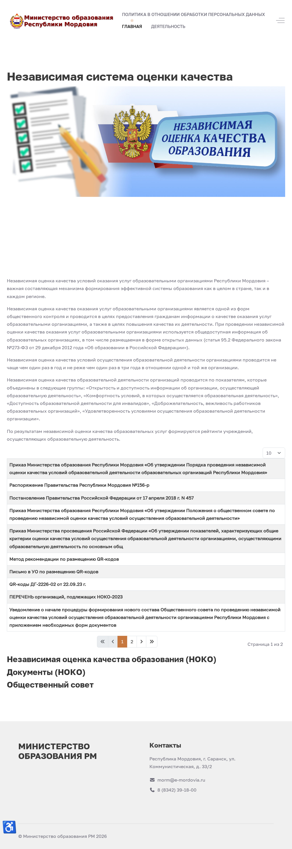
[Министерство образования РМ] (62, 20)
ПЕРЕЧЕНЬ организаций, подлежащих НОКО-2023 (66, 597)
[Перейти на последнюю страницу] (151, 642)
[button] (132, 27)
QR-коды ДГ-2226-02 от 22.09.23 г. (47, 584)
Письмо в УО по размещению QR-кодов (53, 571)
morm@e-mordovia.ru (181, 780)
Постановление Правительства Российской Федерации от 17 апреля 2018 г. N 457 (101, 498)
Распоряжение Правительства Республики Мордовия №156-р (79, 485)
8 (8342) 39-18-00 (176, 790)
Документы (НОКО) (46, 672)
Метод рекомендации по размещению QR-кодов (64, 559)
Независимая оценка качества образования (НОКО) (111, 659)
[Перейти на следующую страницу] (141, 642)
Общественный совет (50, 684)
